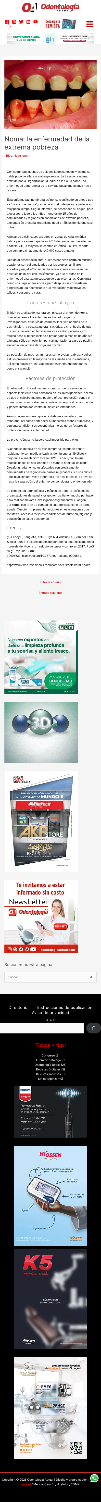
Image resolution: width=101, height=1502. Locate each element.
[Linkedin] (28, 22)
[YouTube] (35, 22)
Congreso (48, 1055)
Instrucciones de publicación (64, 1007)
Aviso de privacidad (50, 1012)
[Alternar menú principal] (90, 24)
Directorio (18, 1007)
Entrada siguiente (51, 593)
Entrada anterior (51, 582)
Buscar (50, 1020)
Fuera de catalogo (48, 1060)
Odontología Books (47, 1065)
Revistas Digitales (48, 1069)
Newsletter (21, 155)
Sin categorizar (48, 1078)
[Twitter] (21, 22)
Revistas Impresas (48, 1074)
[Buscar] (93, 1028)
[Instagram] (14, 22)
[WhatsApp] (8, 26)
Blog (9, 155)
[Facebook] (7, 22)
